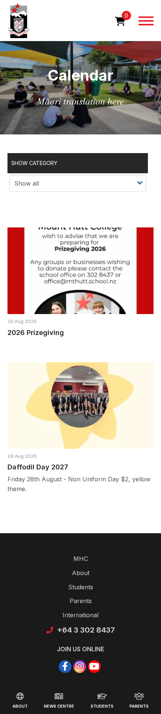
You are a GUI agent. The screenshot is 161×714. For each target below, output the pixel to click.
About (20, 706)
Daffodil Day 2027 (37, 467)
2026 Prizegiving (35, 332)
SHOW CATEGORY (34, 163)
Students (102, 706)
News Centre (59, 706)
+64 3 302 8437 (86, 630)
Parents (139, 706)
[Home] (18, 20)
